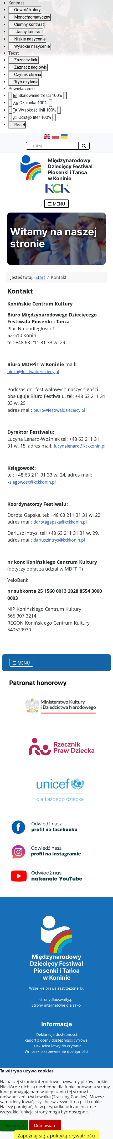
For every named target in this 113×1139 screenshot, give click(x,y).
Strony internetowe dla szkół (56, 1005)
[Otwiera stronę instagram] (46, 851)
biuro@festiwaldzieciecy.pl (33, 371)
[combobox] (52, 146)
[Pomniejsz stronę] (10, 95)
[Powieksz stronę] (65, 95)
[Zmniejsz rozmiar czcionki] (10, 103)
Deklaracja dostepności (56, 1034)
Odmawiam (45, 1125)
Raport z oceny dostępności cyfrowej (56, 1040)
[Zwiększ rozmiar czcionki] (50, 103)
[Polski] (56, 136)
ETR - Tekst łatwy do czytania (56, 1045)
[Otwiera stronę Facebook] (46, 827)
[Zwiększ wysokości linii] (59, 110)
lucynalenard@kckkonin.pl (79, 446)
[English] (48, 136)
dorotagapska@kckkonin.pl (60, 522)
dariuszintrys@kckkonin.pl (59, 540)
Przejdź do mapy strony (4, 137)
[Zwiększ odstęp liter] (54, 117)
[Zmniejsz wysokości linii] (10, 110)
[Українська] (65, 136)
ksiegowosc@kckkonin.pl (31, 482)
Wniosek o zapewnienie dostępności (56, 1051)
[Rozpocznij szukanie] (84, 146)
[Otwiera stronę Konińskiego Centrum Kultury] (56, 188)
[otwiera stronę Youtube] (46, 876)
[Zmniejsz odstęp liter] (10, 117)
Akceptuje (14, 1125)
